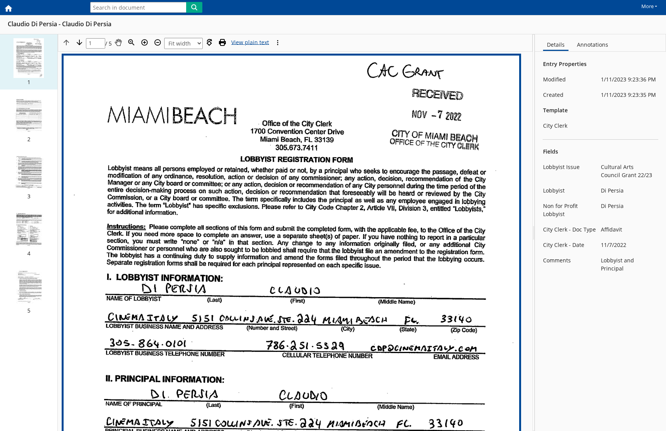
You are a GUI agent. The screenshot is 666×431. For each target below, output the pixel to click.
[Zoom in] (144, 42)
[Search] (194, 7)
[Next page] (79, 42)
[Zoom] (131, 42)
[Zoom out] (157, 42)
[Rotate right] (209, 42)
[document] (600, 232)
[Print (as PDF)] (222, 42)
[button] (28, 62)
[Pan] (118, 42)
